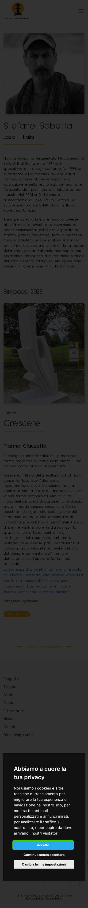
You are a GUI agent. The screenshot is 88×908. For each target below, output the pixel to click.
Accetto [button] (43, 845)
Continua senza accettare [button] (44, 855)
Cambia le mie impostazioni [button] (44, 864)
